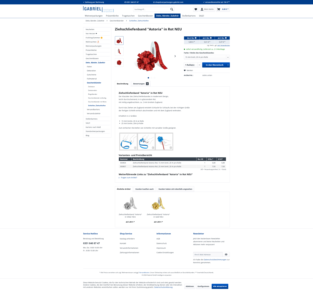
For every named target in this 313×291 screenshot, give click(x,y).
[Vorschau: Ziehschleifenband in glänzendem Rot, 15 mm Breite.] (119, 51)
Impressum (161, 248)
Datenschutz (161, 243)
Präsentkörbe (91, 50)
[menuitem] (153, 9)
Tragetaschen (91, 54)
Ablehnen (190, 286)
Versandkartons (93, 109)
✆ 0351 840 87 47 (131, 2)
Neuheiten (90, 29)
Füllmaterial (92, 79)
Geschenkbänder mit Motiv (97, 102)
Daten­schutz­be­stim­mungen (215, 259)
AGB (158, 239)
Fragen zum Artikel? (128, 177)
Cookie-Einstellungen (165, 252)
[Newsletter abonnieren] (226, 254)
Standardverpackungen (95, 131)
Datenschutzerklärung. (163, 287)
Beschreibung (122, 84)
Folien (89, 66)
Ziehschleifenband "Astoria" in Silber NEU (130, 215)
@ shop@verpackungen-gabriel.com (168, 2)
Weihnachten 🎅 (92, 42)
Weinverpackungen (93, 46)
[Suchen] (171, 9)
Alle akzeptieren (220, 286)
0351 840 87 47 (91, 243)
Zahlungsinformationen (129, 252)
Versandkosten (144, 272)
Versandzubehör (94, 113)
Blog (87, 135)
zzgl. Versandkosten (223, 45)
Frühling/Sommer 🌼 (94, 37)
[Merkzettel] (195, 9)
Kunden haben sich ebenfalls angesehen (175, 189)
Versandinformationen (129, 248)
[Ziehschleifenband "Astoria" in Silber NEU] (130, 203)
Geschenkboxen (92, 58)
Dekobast (91, 87)
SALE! (88, 123)
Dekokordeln (92, 90)
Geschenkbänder (94, 83)
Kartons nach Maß (93, 127)
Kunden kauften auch (144, 189)
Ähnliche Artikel (123, 189)
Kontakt (123, 243)
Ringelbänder (92, 94)
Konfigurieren (203, 286)
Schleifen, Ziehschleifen (97, 105)
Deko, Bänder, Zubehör (95, 62)
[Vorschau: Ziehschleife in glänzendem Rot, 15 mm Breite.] (119, 62)
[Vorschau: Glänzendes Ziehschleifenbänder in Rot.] (119, 40)
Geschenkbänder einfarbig (97, 98)
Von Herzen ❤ (91, 33)
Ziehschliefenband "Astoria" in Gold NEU (158, 215)
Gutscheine (91, 74)
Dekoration (91, 70)
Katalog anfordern (127, 239)
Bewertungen (140, 84)
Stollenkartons (91, 119)
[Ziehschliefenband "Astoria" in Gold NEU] (158, 203)
